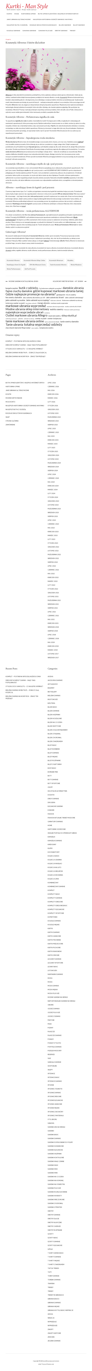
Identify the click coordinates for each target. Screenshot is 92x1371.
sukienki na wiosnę (29, 318)
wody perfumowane (13, 269)
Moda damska (53, 986)
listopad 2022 (53, 551)
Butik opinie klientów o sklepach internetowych (58, 14)
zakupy (50, 1329)
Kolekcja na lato (54, 867)
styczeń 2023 (53, 543)
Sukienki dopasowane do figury (60, 1142)
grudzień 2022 (53, 547)
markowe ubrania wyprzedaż (26, 306)
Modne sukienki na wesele (58, 997)
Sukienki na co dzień (56, 1177)
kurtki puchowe (54, 947)
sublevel (51, 1123)
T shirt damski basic (56, 1253)
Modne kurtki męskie (14, 398)
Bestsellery (52, 692)
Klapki (50, 848)
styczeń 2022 (53, 589)
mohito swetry (56, 309)
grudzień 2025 (53, 409)
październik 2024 (54, 463)
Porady (51, 1039)
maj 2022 (51, 573)
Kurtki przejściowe (55, 944)
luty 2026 (51, 402)
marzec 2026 (53, 398)
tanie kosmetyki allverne (58, 265)
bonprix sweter (12, 288)
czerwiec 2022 (53, 570)
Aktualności (53, 684)
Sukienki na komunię (56, 1180)
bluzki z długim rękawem (57, 730)
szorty (50, 1234)
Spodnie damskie (54, 1093)
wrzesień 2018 (53, 627)
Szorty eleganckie (55, 1245)
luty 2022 (51, 585)
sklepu (46, 241)
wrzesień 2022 (53, 558)
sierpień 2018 (53, 631)
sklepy (50, 1070)
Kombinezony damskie (56, 886)
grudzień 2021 (53, 593)
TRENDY (73, 30)
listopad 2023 (53, 505)
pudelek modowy (54, 1051)
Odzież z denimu (54, 1016)
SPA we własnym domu (38, 265)
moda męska (53, 989)
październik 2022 (54, 554)
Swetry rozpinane (55, 1230)
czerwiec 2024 (53, 478)
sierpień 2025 (53, 425)
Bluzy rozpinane (54, 760)
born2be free (53, 772)
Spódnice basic (53, 1077)
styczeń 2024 (53, 497)
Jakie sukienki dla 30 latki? (55, 297)
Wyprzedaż (52, 1322)
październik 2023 (54, 509)
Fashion (51, 814)
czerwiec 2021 (53, 615)
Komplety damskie (55, 898)
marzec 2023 (53, 535)
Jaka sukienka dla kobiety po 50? (34, 297)
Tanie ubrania (14, 324)
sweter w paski (41, 318)
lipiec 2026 (52, 383)
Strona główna (12, 421)
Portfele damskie (54, 1047)
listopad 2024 (53, 459)
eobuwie (51, 810)
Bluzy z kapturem (54, 764)
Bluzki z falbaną (54, 734)
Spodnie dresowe (54, 1096)
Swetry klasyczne (55, 1222)
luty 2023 (51, 539)
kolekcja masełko (55, 863)
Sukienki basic (53, 1135)
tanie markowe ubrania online (25, 321)
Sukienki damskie (29, 30)
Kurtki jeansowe (54, 936)
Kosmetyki (63, 97)
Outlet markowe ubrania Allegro (26, 315)
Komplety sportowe (56, 913)
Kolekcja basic (53, 856)
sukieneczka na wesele (56, 1127)
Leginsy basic (53, 967)
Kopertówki (52, 917)
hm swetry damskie (14, 297)
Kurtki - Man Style (27, 6)
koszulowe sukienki (31, 303)
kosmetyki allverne (13, 260)
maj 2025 (51, 436)
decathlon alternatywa (57, 791)
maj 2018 (51, 642)
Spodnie (51, 1085)
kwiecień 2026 (53, 394)
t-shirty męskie (54, 1261)
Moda (50, 978)
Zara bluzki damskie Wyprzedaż (18, 328)
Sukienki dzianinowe (56, 1146)
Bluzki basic (52, 707)
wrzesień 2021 (53, 604)
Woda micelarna (76, 265)
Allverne (9, 95)
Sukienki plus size (45, 30)
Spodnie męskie (53, 1108)
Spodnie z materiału (56, 1115)
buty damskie (53, 779)
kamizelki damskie (55, 841)
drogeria (8, 39)
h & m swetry (71, 295)
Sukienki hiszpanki (55, 1154)
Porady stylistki (54, 1043)
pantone (51, 1020)
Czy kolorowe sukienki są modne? (50, 288)
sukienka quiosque (11, 318)
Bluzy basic (52, 745)
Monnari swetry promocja (72, 309)
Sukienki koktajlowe (56, 1157)
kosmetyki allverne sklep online (34, 260)
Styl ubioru (52, 1119)
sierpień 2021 (53, 608)
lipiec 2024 (52, 474)
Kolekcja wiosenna (55, 875)
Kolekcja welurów (55, 871)
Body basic (52, 768)
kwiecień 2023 (53, 531)
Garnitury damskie (55, 821)
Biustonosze (53, 699)
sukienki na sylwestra (56, 1184)
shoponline (52, 1066)
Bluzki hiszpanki (54, 715)
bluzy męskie (53, 757)
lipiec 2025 (52, 428)
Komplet (51, 890)
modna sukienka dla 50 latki (73, 306)
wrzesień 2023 (53, 512)
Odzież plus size (54, 1012)
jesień (23, 206)
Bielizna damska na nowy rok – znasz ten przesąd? (26, 356)
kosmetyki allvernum (56, 260)
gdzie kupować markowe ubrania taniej (58, 291)
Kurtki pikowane (54, 940)
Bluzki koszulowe (55, 718)
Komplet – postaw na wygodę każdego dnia (23, 341)
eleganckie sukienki (55, 806)
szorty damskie (54, 1241)
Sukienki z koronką (55, 1203)
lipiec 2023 (52, 520)
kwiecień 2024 (53, 486)
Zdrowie (51, 1337)
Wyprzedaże (52, 1325)
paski (50, 1024)
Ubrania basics (53, 1299)
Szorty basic (53, 1238)
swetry (51, 1211)
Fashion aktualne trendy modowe (61, 818)
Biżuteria (51, 703)
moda (16, 14)
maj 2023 (51, 528)
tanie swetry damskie (69, 321)
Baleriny (51, 688)
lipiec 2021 (52, 612)
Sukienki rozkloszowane (57, 1192)
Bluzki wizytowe (54, 726)
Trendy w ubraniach (56, 1295)
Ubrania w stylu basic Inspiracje (60, 1310)
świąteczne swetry (46, 328)
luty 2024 (51, 493)
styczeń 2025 (53, 451)
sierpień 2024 (53, 470)
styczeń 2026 (53, 406)
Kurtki (9, 14)
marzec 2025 (53, 444)
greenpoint (61, 295)
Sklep (8, 417)
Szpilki (50, 1249)
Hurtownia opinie (28, 14)
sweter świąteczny (54, 318)
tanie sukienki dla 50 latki (52, 322)
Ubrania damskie (54, 1303)
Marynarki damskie (55, 974)
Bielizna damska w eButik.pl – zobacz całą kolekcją (26, 353)
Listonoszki (52, 970)
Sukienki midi (53, 1169)
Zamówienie (10, 425)
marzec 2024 (53, 490)
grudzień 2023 (53, 501)
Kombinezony (53, 883)
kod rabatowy (53, 852)
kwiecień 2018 (53, 646)
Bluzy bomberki (54, 749)
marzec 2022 (53, 581)
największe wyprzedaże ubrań (24, 312)
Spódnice (51, 1073)
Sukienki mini (53, 1173)
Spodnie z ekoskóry (55, 1112)
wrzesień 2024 (53, 467)
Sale (49, 1058)
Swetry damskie (61, 30)
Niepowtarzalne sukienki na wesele (61, 1001)
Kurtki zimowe (53, 955)
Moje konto (10, 402)
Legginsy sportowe (55, 963)
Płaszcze (51, 1031)
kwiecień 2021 (53, 623)
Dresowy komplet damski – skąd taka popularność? (26, 345)
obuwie (51, 1005)
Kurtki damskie (54, 932)
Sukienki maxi (53, 1165)
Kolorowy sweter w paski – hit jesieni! (68, 281)
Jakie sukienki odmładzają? (74, 297)
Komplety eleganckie (56, 909)
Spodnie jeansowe (55, 1104)
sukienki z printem (55, 1207)
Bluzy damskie (79, 25)
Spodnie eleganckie (55, 1100)
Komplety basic (54, 894)
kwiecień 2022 (53, 577)
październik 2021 (54, 600)
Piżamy (50, 1028)
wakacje (51, 1318)
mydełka (70, 260)
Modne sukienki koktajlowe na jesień (23, 281)
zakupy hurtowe (54, 1333)
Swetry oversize (54, 1226)
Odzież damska (54, 1009)
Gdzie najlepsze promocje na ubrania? (31, 294)
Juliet (39, 1364)
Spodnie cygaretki (55, 1089)
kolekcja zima (53, 879)
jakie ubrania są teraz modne (19, 19)
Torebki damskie (54, 1280)
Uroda (50, 1314)
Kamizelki (51, 837)
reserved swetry (54, 316)
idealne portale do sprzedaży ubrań (62, 833)
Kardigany (52, 844)
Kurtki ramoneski (55, 951)
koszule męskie (53, 925)
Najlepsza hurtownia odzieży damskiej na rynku (53, 19)
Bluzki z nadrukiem (55, 741)
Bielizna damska (54, 695)
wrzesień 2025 (53, 421)
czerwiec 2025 (53, 432)
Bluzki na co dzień (55, 722)
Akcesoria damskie (55, 680)
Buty (49, 776)
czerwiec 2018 (53, 638)
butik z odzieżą (28, 288)
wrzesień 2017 (53, 657)
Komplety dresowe (55, 902)
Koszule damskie (13, 30)
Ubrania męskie (53, 1306)
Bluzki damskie (65, 25)
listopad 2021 (53, 596)
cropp (50, 787)
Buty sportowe (54, 783)
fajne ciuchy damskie (19, 291)
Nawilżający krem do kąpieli (16, 265)
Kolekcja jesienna (55, 860)
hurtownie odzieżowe (57, 829)
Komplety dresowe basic (57, 905)
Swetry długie (53, 1219)
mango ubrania (43, 303)
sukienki (20, 318)
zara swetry (34, 328)
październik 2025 (54, 417)
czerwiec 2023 (53, 524)
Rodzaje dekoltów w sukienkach (43, 25)
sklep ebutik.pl (69, 315)
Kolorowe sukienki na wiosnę (72, 300)
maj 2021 (51, 619)
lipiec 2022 (52, 566)
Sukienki (51, 1131)
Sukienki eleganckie (55, 1150)
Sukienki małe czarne (56, 1161)
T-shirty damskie (54, 1257)
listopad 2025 (53, 413)
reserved (51, 1054)
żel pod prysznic (30, 269)
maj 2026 (51, 390)
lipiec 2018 (52, 635)
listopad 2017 (53, 654)
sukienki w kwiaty (55, 1196)
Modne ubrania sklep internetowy (27, 309)
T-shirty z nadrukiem (56, 1264)
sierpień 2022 (53, 562)
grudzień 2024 (53, 455)
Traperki (51, 1283)
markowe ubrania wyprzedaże (55, 306)
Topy (50, 1272)
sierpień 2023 (53, 516)
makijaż (80, 142)
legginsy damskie (54, 959)
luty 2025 (51, 448)
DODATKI (51, 795)
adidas (50, 676)
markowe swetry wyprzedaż (59, 303)
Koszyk (8, 394)
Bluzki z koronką (54, 737)
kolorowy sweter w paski (15, 303)
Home (50, 825)
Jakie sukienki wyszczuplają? (38, 300)
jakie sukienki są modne (15, 300)
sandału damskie (54, 1062)
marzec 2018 (53, 650)
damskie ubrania (73, 288)
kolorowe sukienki (55, 300)
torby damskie (53, 1276)
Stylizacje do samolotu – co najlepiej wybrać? (24, 349)
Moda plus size (53, 993)
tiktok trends (53, 1268)
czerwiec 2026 (53, 386)
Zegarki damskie (54, 1341)
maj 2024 (51, 482)
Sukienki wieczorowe (56, 1199)
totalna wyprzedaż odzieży (43, 324)
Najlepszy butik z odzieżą (17, 25)
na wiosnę (47, 313)
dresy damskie (53, 799)
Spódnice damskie (55, 1081)
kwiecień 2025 (53, 440)
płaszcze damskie (54, 1035)
